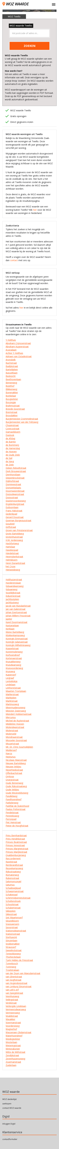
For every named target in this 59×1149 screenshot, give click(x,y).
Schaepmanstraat (15, 891)
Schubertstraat (13, 907)
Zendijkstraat (12, 1055)
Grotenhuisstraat (14, 536)
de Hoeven (11, 451)
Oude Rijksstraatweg (16, 786)
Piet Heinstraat (13, 822)
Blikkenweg (11, 389)
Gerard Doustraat (15, 517)
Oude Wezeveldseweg (17, 792)
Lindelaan (10, 684)
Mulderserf (11, 750)
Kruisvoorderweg (14, 668)
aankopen (6, 1103)
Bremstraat (11, 412)
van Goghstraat (13, 979)
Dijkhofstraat (12, 481)
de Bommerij (12, 444)
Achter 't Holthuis (14, 353)
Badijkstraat (12, 366)
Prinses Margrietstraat (17, 848)
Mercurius (11, 717)
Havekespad (12, 549)
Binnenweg (11, 382)
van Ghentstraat (14, 976)
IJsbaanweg (11, 589)
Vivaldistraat (12, 1015)
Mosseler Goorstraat (16, 740)
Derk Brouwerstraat (16, 471)
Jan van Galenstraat (15, 609)
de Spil (9, 458)
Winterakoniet (13, 1048)
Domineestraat (13, 484)
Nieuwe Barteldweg (16, 763)
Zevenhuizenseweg (15, 1058)
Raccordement (13, 858)
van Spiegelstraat (14, 992)
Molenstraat (12, 730)
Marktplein (11, 697)
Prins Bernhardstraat (16, 835)
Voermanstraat (13, 1022)
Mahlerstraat (12, 694)
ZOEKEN (29, 46)
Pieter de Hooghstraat (17, 825)
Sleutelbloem (12, 920)
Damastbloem (13, 431)
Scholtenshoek (13, 901)
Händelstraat (12, 553)
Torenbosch (12, 963)
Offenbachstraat (14, 773)
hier (35, 209)
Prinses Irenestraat (15, 845)
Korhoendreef (13, 654)
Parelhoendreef (13, 799)
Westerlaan (11, 1042)
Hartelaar (10, 546)
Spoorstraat (12, 927)
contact (14, 260)
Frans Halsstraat (14, 510)
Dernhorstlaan (13, 474)
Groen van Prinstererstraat (19, 530)
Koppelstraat (12, 648)
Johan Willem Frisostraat (18, 615)
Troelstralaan (12, 970)
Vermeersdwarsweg (16, 1009)
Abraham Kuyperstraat (17, 346)
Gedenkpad (11, 513)
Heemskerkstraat (14, 556)
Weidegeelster (13, 1038)
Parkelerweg (12, 802)
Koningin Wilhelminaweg (18, 645)
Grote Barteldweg (15, 533)
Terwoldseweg (13, 953)
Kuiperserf (11, 674)
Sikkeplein (11, 910)
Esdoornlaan (12, 507)
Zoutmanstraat (13, 1061)
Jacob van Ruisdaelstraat (18, 605)
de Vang (10, 461)
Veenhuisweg (12, 996)
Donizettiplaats (13, 487)
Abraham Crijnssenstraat (18, 343)
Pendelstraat (12, 812)
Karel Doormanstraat (16, 622)
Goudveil (10, 523)
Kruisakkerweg (13, 661)
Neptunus (11, 756)
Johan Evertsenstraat (16, 612)
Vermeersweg (13, 1012)
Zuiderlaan (11, 1065)
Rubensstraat (12, 878)
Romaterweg (12, 874)
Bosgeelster (12, 399)
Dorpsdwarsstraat (15, 494)
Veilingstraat (12, 999)
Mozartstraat (12, 743)
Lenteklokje (11, 681)
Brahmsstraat (13, 405)
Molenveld (11, 733)
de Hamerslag (13, 448)
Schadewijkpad (13, 887)
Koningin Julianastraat (17, 641)
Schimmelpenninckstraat (18, 897)
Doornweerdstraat (15, 490)
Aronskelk (11, 359)
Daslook (10, 435)
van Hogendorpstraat (16, 983)
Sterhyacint (11, 937)
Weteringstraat (13, 1045)
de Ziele (10, 464)
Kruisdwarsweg (13, 664)
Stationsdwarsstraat (16, 930)
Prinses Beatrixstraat (16, 842)
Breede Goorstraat (15, 408)
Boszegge (11, 402)
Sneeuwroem (12, 924)
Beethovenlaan (13, 379)
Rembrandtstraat (14, 865)
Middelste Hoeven (15, 723)
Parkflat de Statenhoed (17, 805)
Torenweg (11, 966)
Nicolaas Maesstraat (16, 759)
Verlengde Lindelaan (16, 1006)
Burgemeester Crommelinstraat (22, 418)
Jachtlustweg (12, 602)
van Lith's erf (12, 989)
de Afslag (10, 438)
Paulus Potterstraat (15, 809)
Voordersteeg (13, 1025)
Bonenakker (12, 392)
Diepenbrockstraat (15, 477)
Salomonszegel (13, 881)
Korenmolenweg (14, 651)
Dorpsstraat (12, 497)
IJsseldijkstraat (13, 592)
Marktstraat (12, 700)
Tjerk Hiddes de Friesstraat (19, 960)
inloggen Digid (8, 1123)
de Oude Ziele (13, 454)
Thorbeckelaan (13, 956)
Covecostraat (12, 428)
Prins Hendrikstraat (15, 838)
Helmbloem (11, 559)
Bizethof (10, 385)
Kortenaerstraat (14, 658)
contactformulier (9, 1139)
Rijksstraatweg (13, 871)
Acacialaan (11, 349)
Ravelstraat (11, 861)
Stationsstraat (13, 933)
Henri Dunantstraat (15, 563)
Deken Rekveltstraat (16, 467)
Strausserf (11, 947)
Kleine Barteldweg (15, 632)
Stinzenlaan (11, 940)
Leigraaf (10, 677)
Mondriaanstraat (14, 737)
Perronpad (11, 819)
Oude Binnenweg (14, 782)
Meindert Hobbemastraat (18, 714)
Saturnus (10, 884)
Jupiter (9, 618)
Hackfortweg (12, 543)
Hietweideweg (13, 569)
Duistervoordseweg (16, 500)
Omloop (10, 776)
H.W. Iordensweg (14, 540)
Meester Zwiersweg (16, 710)
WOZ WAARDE (17, 3)
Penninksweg (12, 815)
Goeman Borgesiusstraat (18, 520)
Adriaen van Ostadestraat (19, 356)
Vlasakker (10, 1019)
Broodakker (12, 415)
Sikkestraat (11, 914)
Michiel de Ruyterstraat (17, 720)
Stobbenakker (13, 943)
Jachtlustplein (12, 599)
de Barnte (11, 441)
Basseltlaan (11, 372)
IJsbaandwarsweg (14, 586)
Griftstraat (11, 527)
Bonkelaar (11, 395)
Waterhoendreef (14, 1035)
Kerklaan (10, 628)
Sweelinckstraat (14, 950)
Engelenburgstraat (15, 504)
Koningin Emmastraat (17, 638)
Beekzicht (11, 376)
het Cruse (10, 566)
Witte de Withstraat (15, 1052)
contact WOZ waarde (11, 1108)
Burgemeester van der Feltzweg (22, 422)
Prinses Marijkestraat (16, 851)
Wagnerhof (11, 1029)
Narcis (9, 753)
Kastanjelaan (12, 625)
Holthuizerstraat (14, 579)
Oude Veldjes (12, 789)
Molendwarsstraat (15, 727)
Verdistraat (11, 1002)
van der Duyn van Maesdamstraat (23, 973)
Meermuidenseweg (15, 707)
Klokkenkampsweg (15, 635)
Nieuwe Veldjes (13, 766)
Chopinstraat (12, 425)
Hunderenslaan (13, 582)
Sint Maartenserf (14, 917)
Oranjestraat (12, 779)
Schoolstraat (12, 904)
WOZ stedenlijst (9, 1099)
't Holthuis (11, 339)
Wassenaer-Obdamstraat (18, 1032)
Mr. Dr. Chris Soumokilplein (19, 746)
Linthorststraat (13, 687)
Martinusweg (12, 704)
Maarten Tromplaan (16, 691)
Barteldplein (12, 369)
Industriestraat (13, 595)
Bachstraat (11, 362)
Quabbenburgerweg (16, 855)
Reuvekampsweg (14, 868)
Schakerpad (11, 894)
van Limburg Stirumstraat (18, 986)
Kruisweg (10, 671)
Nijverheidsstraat (14, 769)
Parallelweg (11, 796)
